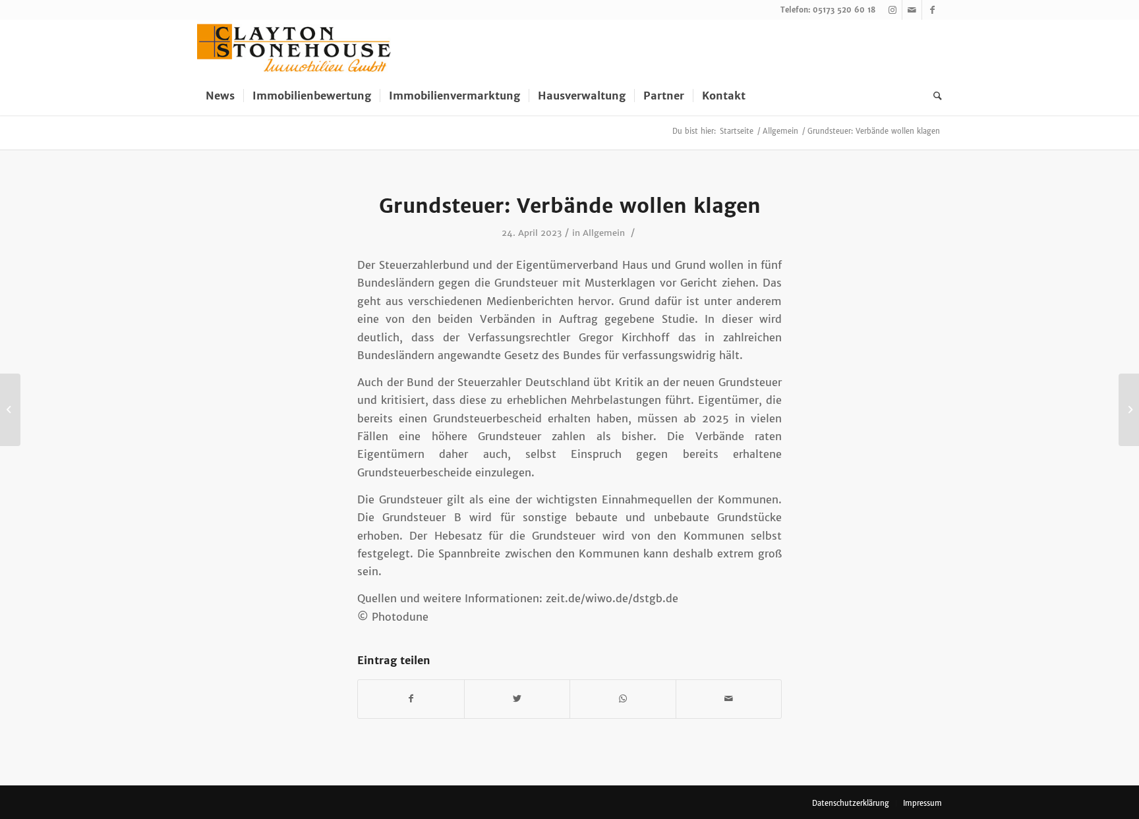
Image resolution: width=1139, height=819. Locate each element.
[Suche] (933, 95)
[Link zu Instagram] (892, 10)
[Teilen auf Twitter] (517, 699)
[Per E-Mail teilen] (729, 699)
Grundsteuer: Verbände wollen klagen (570, 205)
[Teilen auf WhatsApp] (623, 699)
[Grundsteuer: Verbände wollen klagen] (10, 410)
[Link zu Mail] (911, 10)
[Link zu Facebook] (932, 10)
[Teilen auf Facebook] (411, 699)
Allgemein (604, 233)
